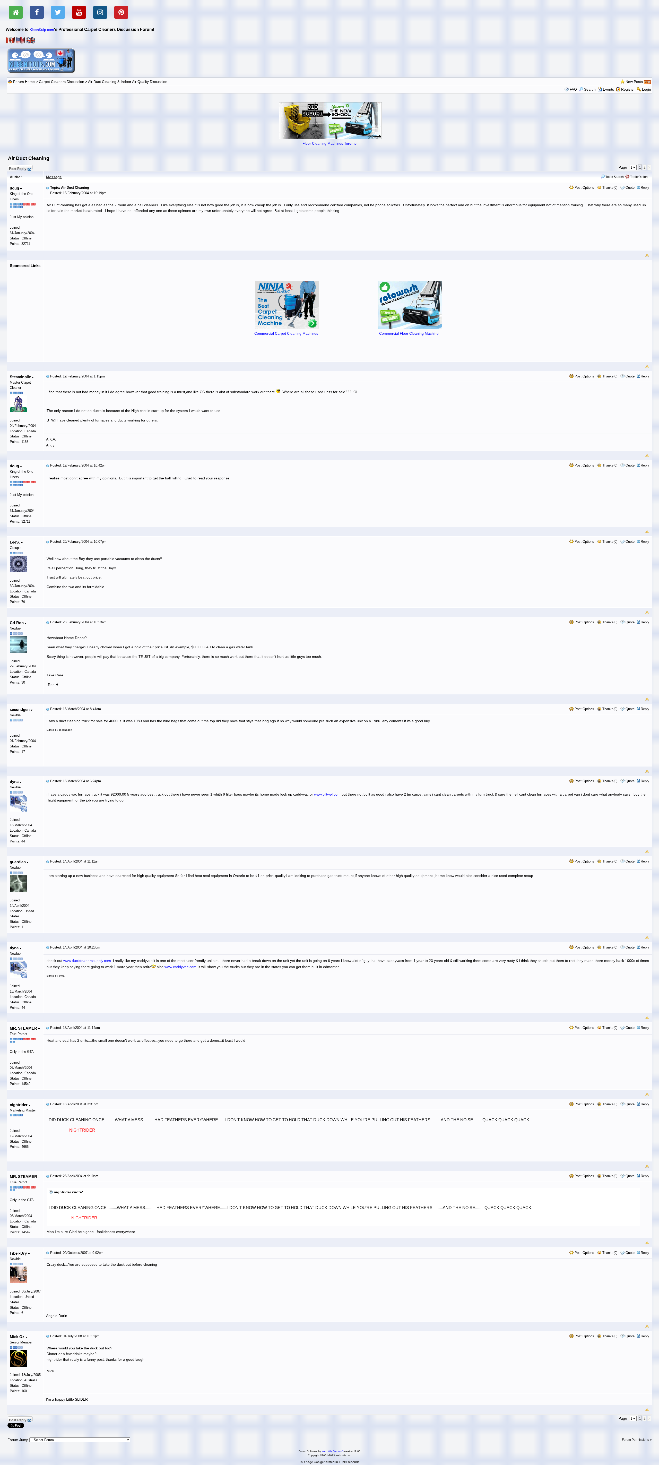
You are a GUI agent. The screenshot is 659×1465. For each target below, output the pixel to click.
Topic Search (614, 177)
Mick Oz (17, 1336)
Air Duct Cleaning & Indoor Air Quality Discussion (127, 82)
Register (628, 89)
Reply (645, 187)
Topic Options (639, 177)
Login (646, 89)
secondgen (20, 709)
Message (54, 177)
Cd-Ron (17, 623)
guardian (18, 862)
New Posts (634, 82)
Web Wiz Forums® (332, 1451)
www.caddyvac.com (180, 967)
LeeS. (15, 542)
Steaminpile (21, 377)
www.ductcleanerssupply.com (87, 961)
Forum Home (24, 82)
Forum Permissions (636, 1440)
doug (15, 188)
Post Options (584, 187)
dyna (15, 781)
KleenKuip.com (42, 30)
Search (590, 89)
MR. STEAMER (24, 1028)
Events (608, 89)
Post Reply (17, 168)
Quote (630, 187)
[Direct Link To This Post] (47, 187)
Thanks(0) (609, 187)
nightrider (19, 1104)
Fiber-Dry (19, 1253)
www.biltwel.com (327, 794)
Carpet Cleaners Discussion (61, 82)
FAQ (573, 89)
